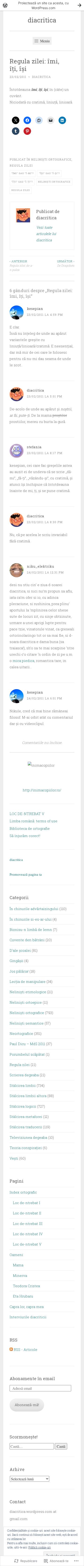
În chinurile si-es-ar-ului (31, 919)
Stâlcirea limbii (23, 1085)
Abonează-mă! (27, 1404)
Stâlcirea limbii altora (28, 1095)
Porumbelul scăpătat (27, 1054)
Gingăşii (16, 960)
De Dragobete (65, 263)
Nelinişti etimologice (28, 991)
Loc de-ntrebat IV (28, 1233)
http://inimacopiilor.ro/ (42, 790)
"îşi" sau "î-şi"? (49, 173)
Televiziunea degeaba (28, 1137)
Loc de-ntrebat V (27, 1244)
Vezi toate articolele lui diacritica (46, 233)
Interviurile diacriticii (28, 1317)
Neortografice (21, 1033)
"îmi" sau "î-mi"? (22, 173)
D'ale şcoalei (20, 950)
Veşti (14, 1158)
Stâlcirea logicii (23, 1106)
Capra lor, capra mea (27, 1306)
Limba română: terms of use (33, 821)
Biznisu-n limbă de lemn (31, 929)
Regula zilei (21, 165)
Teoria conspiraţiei (26, 1147)
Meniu (44, 40)
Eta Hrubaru (23, 1296)
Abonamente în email (32, 1378)
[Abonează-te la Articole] (11, 1349)
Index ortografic (23, 1192)
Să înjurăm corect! (25, 835)
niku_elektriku (40, 566)
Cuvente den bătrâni (27, 939)
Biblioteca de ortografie (30, 828)
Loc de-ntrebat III (27, 1223)
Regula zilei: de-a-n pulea (21, 265)
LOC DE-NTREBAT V (27, 813)
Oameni (16, 1254)
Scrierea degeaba (24, 1075)
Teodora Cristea (26, 1285)
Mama (18, 1265)
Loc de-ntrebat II (27, 1213)
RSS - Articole (25, 1349)
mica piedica (23, 660)
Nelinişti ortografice (51, 159)
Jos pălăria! (19, 971)
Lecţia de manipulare (28, 981)
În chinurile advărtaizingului (34, 908)
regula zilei (20, 190)
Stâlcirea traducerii (26, 1127)
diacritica (42, 20)
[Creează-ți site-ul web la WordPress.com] (42, 5)
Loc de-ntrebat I (26, 1202)
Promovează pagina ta (26, 874)
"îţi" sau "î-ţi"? (22, 181)
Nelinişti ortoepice (26, 1002)
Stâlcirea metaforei (26, 1116)
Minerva (20, 1275)
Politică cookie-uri (39, 1547)
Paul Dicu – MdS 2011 (27, 1043)
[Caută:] (32, 1446)
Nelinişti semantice (27, 1023)
